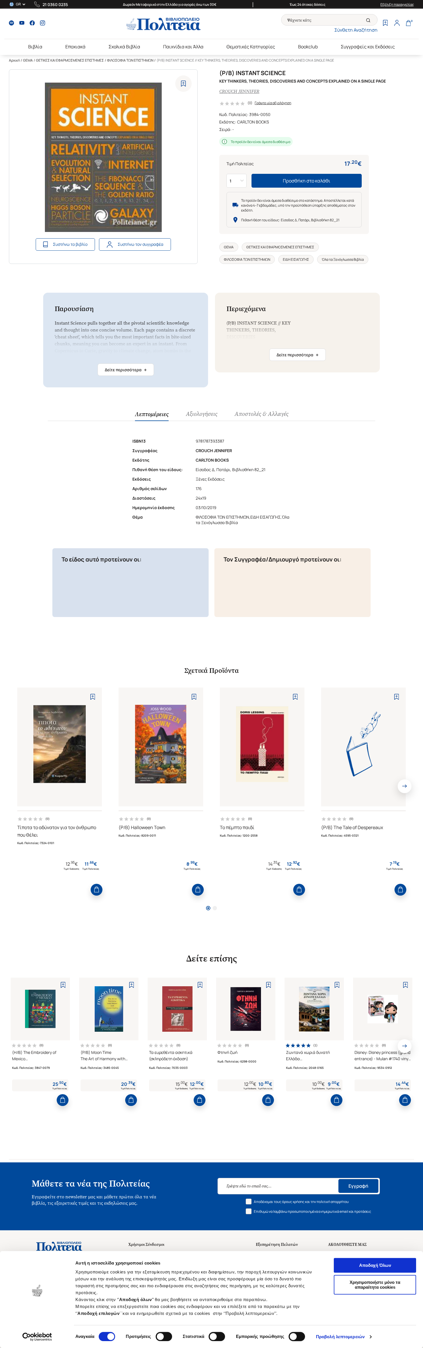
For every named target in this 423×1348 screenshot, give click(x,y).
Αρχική (14, 60)
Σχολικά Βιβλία (124, 46)
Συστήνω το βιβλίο (70, 244)
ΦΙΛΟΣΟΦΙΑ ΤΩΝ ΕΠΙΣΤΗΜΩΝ (130, 60)
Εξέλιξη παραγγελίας (397, 4)
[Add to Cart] (96, 890)
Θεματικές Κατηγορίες (250, 46)
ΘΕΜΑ (28, 60)
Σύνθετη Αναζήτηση (356, 30)
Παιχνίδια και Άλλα (183, 46)
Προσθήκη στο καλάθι (306, 181)
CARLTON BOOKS (253, 122)
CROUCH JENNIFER (239, 91)
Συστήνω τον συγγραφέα (140, 244)
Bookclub (308, 46)
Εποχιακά (75, 46)
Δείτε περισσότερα (126, 369)
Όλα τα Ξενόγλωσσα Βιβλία (343, 259)
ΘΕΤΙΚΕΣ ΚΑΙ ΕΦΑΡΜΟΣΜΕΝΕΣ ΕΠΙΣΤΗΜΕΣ (70, 60)
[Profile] (397, 23)
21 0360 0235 (55, 4)
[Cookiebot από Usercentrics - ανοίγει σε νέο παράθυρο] (37, 1336)
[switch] (164, 1336)
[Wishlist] (385, 23)
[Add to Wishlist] (183, 83)
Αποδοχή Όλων (375, 1265)
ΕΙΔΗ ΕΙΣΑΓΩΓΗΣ (296, 259)
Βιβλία (35, 46)
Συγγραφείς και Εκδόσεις (368, 46)
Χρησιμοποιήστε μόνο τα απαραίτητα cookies (375, 1285)
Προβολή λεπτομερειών (340, 1336)
